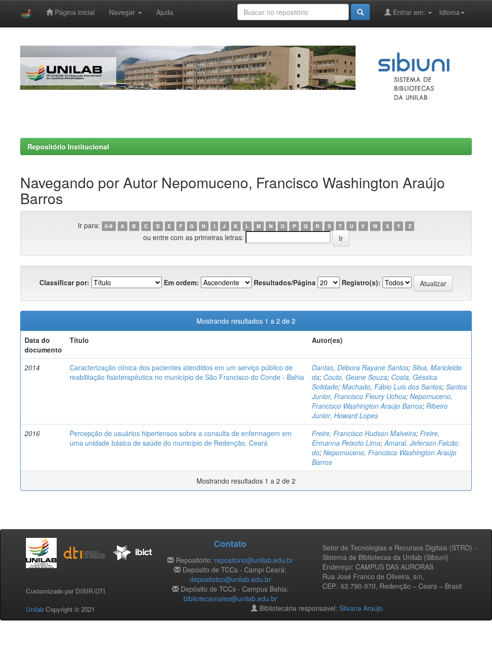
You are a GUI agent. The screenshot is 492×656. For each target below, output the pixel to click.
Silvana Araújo (361, 608)
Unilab (35, 609)
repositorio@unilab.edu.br (253, 560)
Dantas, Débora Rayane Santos (360, 367)
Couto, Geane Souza (355, 377)
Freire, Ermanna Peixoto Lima (376, 438)
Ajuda (164, 12)
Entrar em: (409, 12)
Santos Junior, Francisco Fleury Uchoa (389, 391)
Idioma (449, 12)
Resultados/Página (285, 282)
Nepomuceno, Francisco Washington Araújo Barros (382, 401)
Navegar (123, 12)
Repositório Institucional (68, 146)
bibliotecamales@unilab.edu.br (230, 598)
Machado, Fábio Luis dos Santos (392, 386)
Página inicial (74, 12)
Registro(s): (361, 282)
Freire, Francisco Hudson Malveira (364, 433)
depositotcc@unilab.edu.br (230, 579)
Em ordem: (181, 282)
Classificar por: (64, 282)
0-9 (108, 226)
